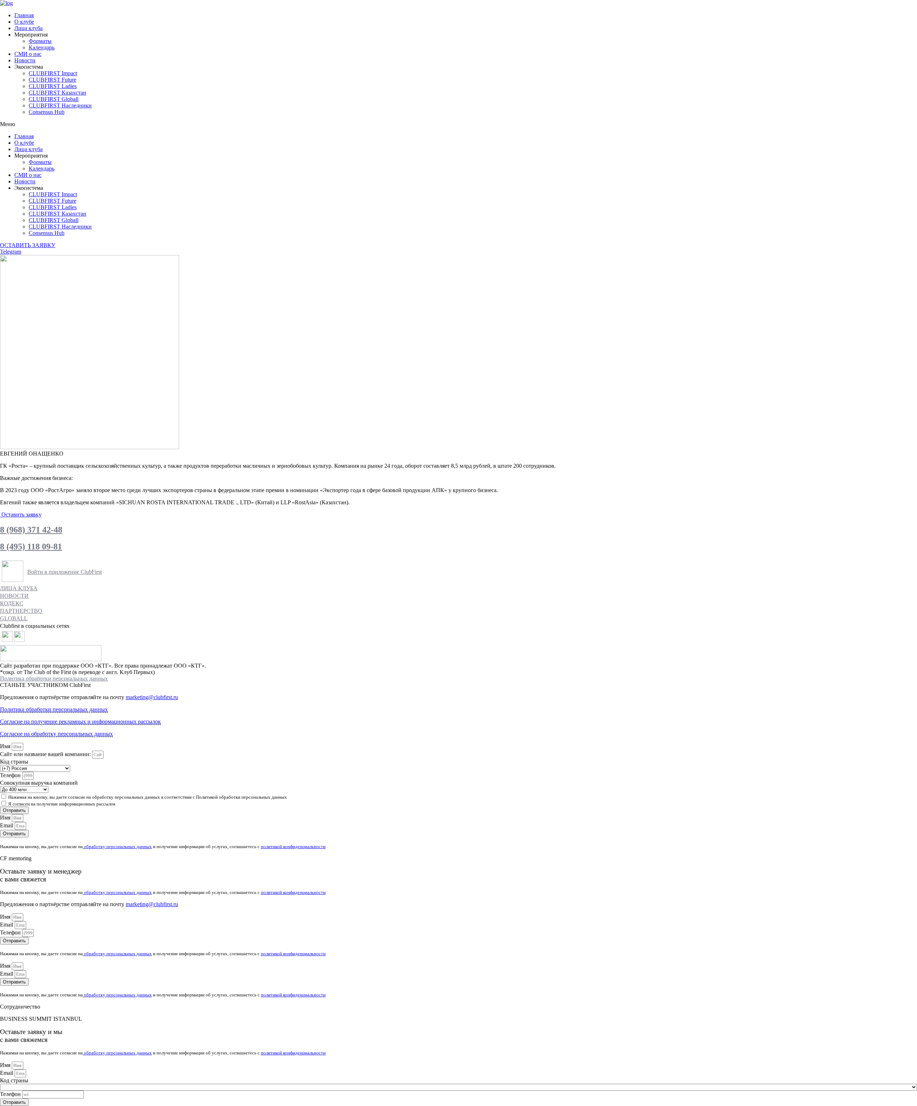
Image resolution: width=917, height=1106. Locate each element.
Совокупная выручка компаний (39, 783)
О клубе (24, 22)
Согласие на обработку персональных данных (56, 734)
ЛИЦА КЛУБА (19, 588)
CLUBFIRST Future (52, 80)
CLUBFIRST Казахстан (57, 93)
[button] (458, 124)
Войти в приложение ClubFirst (64, 572)
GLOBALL (14, 618)
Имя (6, 746)
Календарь (41, 47)
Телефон (11, 775)
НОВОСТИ (14, 596)
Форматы (40, 41)
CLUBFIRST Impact (53, 73)
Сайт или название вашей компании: (46, 754)
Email (7, 825)
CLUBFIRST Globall (53, 99)
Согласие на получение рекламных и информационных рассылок (80, 721)
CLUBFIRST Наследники (60, 105)
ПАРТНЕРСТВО (21, 611)
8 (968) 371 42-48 (31, 529)
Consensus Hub (46, 112)
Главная (24, 15)
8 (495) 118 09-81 (31, 546)
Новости (24, 60)
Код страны (14, 762)
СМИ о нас (28, 54)
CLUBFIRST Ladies (53, 86)
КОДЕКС (11, 603)
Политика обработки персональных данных (54, 678)
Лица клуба (28, 28)
